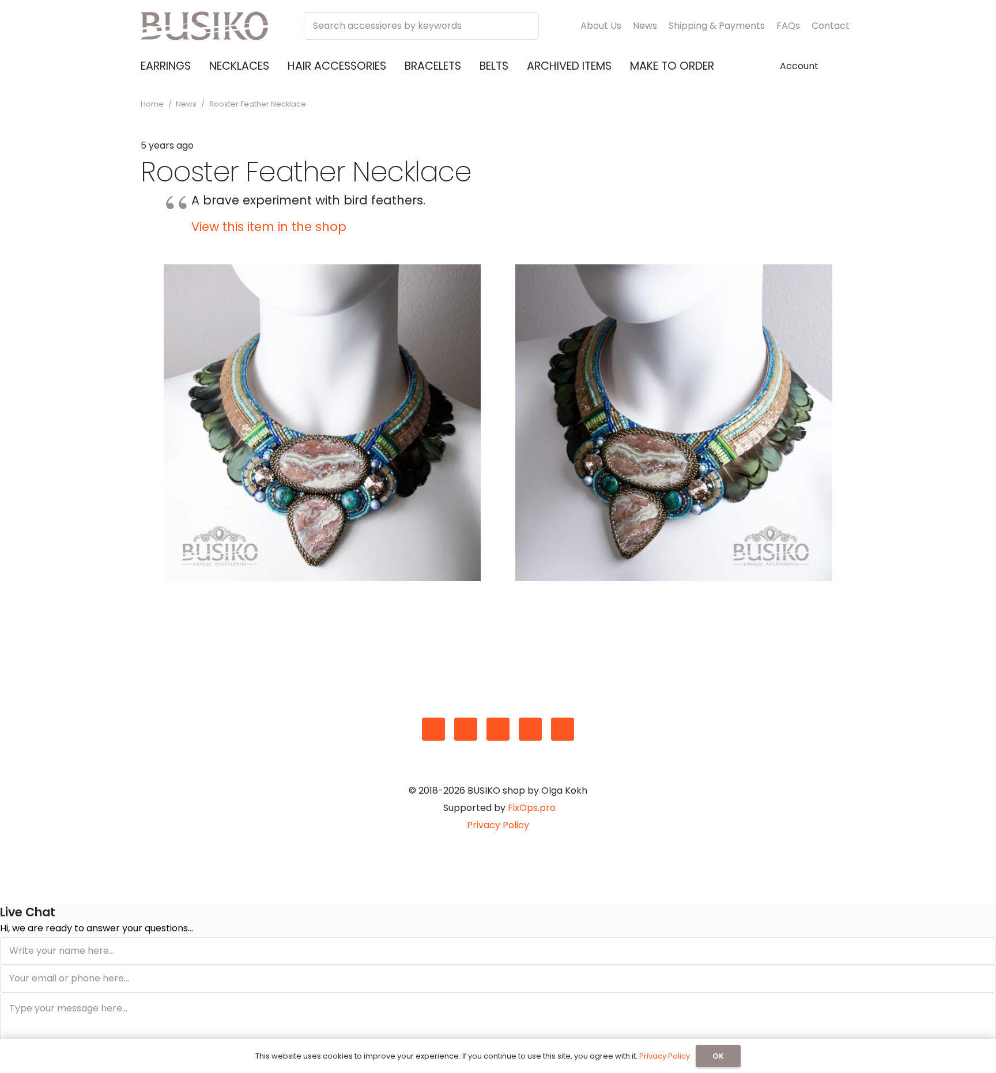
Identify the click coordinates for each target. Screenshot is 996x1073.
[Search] (525, 26)
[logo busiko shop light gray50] (204, 26)
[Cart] (841, 66)
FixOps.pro (532, 807)
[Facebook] (465, 729)
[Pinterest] (530, 729)
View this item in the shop (268, 226)
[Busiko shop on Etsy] (433, 729)
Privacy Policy (498, 825)
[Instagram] (498, 729)
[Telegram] (562, 729)
